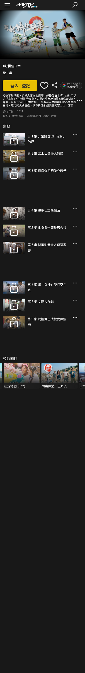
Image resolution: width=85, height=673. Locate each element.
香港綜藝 (17, 116)
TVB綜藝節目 (33, 116)
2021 (20, 111)
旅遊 (46, 116)
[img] (26, 5)
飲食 (53, 116)
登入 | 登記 (20, 85)
